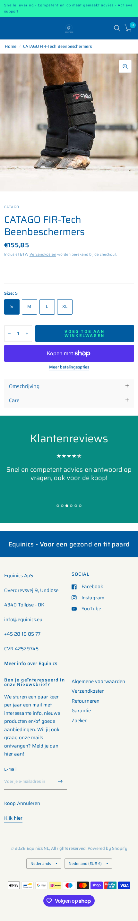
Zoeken (80, 720)
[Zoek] (117, 28)
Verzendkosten (43, 254)
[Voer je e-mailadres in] (60, 781)
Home (10, 46)
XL (65, 306)
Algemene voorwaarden (98, 681)
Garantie (81, 710)
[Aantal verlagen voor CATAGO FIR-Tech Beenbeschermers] (9, 333)
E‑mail (10, 769)
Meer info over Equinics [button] (30, 663)
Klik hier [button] (13, 818)
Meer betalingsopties (69, 367)
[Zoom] (125, 66)
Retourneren (85, 701)
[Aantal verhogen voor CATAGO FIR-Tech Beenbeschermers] (27, 333)
